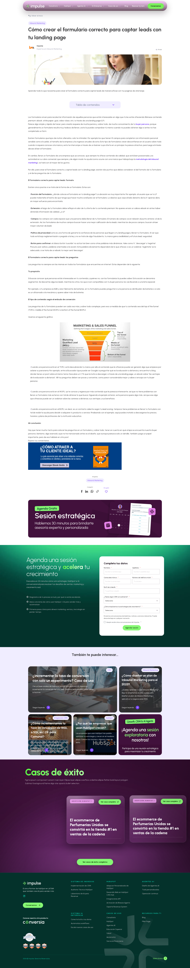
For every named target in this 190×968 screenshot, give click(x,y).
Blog (143, 917)
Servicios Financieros (115, 941)
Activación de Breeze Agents (118, 903)
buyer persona (142, 124)
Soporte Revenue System (117, 907)
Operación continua (150, 894)
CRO (109, 670)
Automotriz (111, 937)
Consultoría (111, 917)
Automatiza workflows (80, 923)
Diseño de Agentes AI (150, 886)
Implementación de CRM (81, 886)
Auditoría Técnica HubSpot (81, 890)
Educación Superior (114, 929)
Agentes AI (111, 925)
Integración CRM (61, 718)
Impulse (40, 46)
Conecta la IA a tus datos (81, 919)
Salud (109, 933)
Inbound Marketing (37, 23)
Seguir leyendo (39, 707)
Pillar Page (146, 921)
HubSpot (109, 718)
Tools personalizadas (150, 890)
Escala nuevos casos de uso (82, 927)
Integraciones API (114, 899)
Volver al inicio (37, 16)
